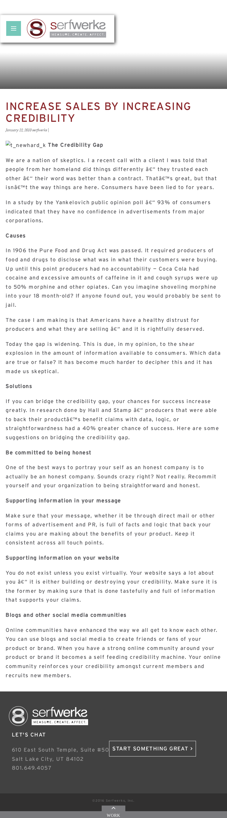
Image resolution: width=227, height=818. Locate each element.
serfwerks (39, 130)
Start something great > (152, 749)
